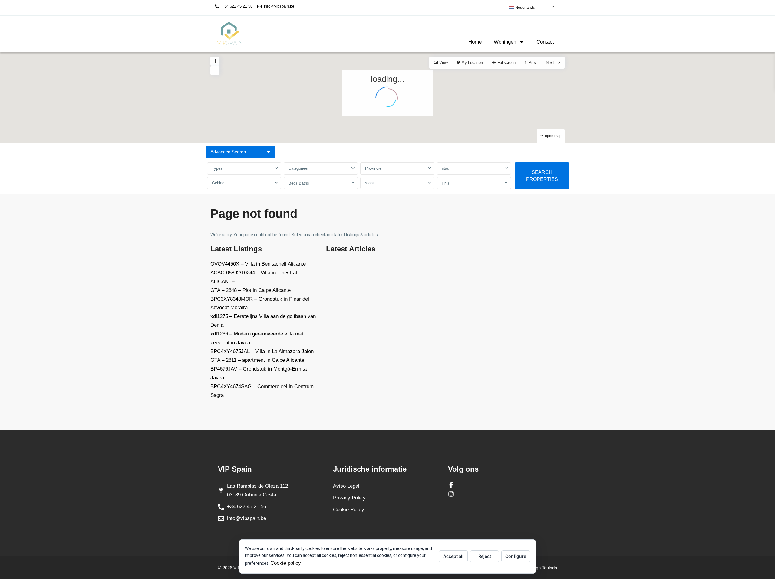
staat (369, 183)
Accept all (453, 556)
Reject (484, 556)
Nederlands (524, 7)
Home (475, 42)
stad (445, 168)
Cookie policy (285, 563)
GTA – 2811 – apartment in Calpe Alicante (257, 360)
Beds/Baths (299, 183)
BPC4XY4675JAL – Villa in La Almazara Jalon (262, 351)
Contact (545, 42)
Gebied (218, 183)
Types (217, 168)
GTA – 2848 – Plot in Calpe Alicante (250, 290)
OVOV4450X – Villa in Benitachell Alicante (258, 264)
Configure (515, 556)
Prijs (446, 183)
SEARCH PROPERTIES (542, 176)
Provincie (373, 168)
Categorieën (299, 168)
